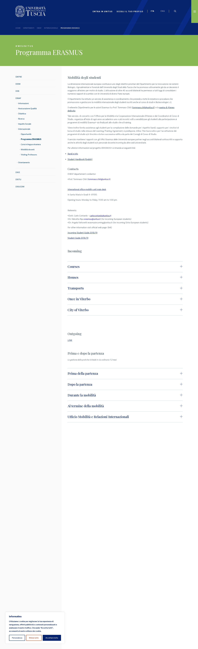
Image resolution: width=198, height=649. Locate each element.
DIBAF (39, 28)
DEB (17, 91)
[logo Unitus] (30, 16)
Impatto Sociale (24, 124)
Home (17, 28)
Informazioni (23, 103)
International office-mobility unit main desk (87, 189)
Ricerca (21, 119)
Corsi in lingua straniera (31, 144)
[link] (154, 11)
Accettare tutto (52, 638)
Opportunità (26, 134)
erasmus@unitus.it (92, 219)
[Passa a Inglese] (164, 11)
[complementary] (35, 628)
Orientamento (24, 162)
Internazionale (51, 28)
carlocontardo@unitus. (100, 215)
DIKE (17, 172)
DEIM (17, 84)
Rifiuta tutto (34, 638)
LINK (70, 340)
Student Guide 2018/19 (78, 238)
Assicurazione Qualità (27, 108)
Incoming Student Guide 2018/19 (82, 232)
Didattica (22, 113)
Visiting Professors (29, 154)
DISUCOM (19, 186)
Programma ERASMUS (31, 139)
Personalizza (17, 638)
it (110, 215)
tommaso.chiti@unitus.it (143, 107)
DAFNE (18, 77)
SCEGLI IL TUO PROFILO (130, 11)
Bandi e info (73, 153)
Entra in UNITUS (103, 11)
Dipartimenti (28, 28)
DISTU (18, 179)
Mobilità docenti (27, 149)
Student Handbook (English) (80, 159)
